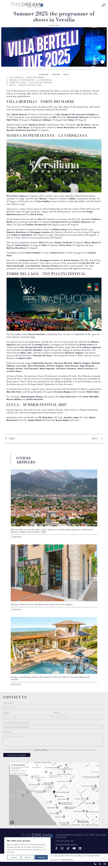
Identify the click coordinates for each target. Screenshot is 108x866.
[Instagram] (62, 848)
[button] (43, 74)
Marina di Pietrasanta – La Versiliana (30, 80)
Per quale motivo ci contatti (16, 722)
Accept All (41, 857)
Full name (8, 702)
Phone (57, 712)
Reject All (27, 857)
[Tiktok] (68, 848)
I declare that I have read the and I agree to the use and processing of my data (50, 749)
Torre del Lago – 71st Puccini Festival (30, 82)
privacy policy (41, 749)
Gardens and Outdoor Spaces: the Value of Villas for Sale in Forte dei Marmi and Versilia (50, 678)
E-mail (6, 712)
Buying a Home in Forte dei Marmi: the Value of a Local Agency (42, 604)
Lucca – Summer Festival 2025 (25, 85)
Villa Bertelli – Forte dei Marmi (26, 77)
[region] (27, 849)
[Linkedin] (80, 848)
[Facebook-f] (56, 848)
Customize (14, 857)
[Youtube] (74, 848)
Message (7, 732)
